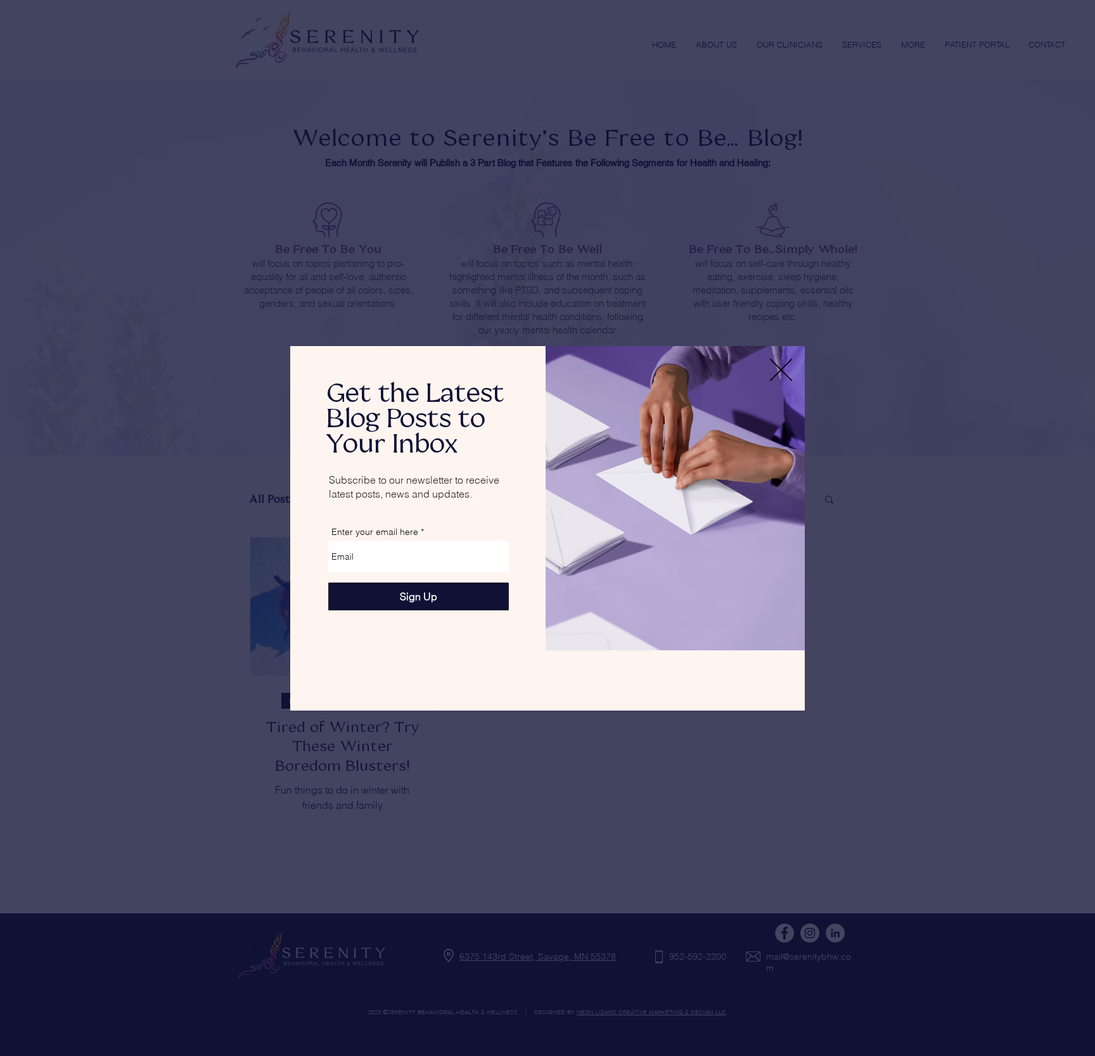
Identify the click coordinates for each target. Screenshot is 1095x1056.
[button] (781, 370)
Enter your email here (374, 531)
